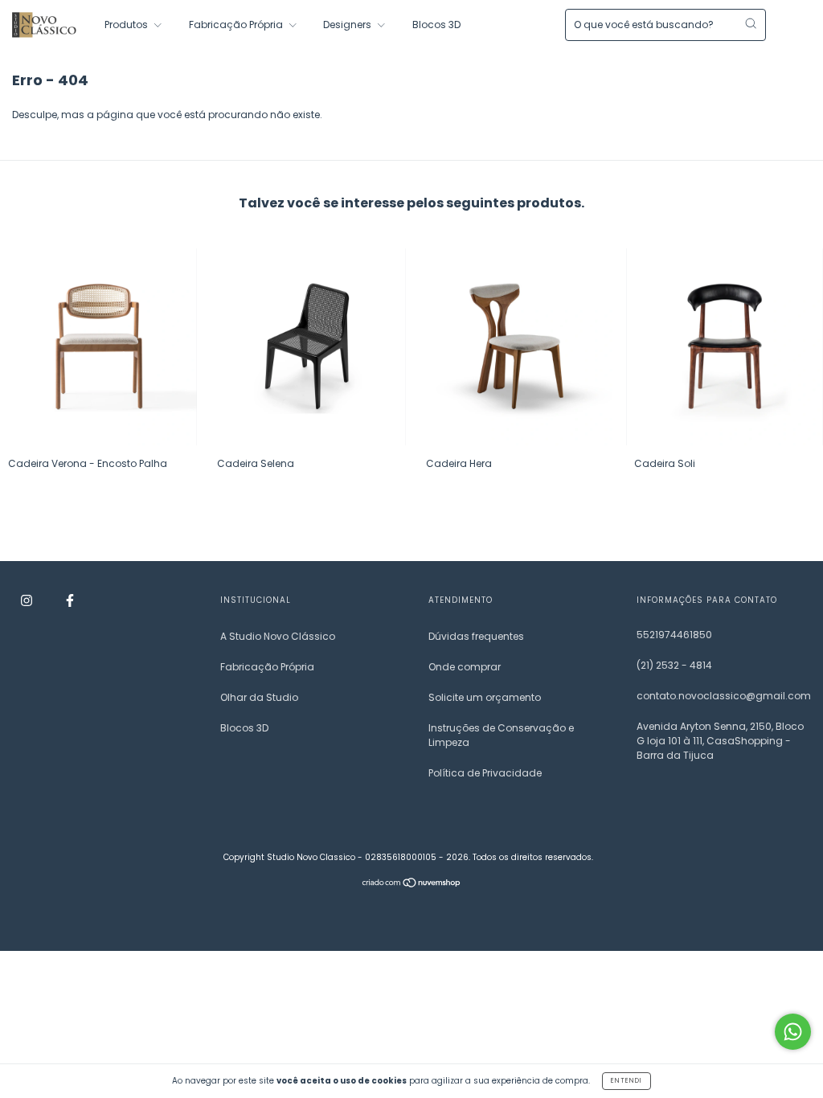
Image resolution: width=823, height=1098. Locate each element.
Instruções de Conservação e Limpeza (501, 735)
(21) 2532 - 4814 (674, 665)
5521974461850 (674, 634)
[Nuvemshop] (412, 884)
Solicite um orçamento (484, 697)
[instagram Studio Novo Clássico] (27, 601)
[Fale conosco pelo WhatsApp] (793, 1032)
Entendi (626, 1080)
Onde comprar (464, 667)
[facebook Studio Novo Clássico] (69, 601)
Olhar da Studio (259, 697)
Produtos (127, 24)
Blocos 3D (436, 24)
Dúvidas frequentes (476, 636)
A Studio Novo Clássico (277, 636)
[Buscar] (750, 23)
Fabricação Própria (237, 24)
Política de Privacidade (485, 773)
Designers (348, 24)
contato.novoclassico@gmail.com (724, 696)
